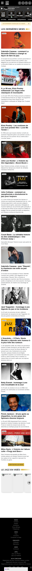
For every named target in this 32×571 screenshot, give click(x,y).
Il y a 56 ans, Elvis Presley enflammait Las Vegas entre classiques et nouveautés (13, 90)
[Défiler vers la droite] (29, 482)
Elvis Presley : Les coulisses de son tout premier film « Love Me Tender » (14, 127)
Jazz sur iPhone (16, 553)
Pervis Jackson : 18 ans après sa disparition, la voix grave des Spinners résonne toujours (15, 416)
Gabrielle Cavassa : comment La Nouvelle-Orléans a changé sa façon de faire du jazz (15, 53)
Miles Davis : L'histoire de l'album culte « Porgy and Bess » (15, 450)
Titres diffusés (16, 527)
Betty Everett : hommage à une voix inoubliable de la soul (14, 384)
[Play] (2, 8)
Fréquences (21, 19)
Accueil (3, 19)
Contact (16, 521)
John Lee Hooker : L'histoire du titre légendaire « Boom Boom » (14, 162)
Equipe (16, 523)
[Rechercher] (26, 3)
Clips (16, 534)
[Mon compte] (29, 3)
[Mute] (28, 8)
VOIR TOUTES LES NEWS (16, 464)
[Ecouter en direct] (23, 3)
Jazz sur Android (16, 555)
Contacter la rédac (16, 537)
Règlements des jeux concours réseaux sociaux (16, 560)
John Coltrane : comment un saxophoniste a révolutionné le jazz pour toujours (14, 194)
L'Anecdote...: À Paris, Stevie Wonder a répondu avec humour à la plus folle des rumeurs (15, 340)
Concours (16, 549)
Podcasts (16, 542)
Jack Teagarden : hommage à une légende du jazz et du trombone (15, 308)
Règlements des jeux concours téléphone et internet (16, 564)
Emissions (16, 525)
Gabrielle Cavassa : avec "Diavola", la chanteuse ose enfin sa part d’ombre (16, 268)
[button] (7, 482)
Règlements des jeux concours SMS (16, 562)
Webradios (12, 19)
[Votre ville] (19, 3)
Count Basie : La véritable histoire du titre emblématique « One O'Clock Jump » (15, 237)
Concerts (16, 535)
